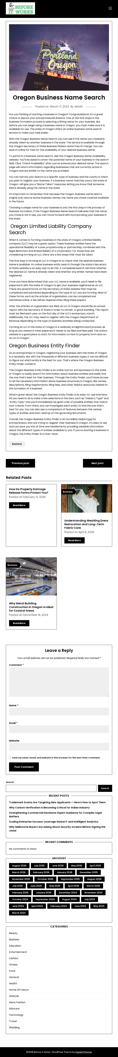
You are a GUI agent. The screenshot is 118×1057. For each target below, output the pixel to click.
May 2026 (76, 865)
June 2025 (36, 885)
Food (12, 971)
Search (10, 782)
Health (13, 983)
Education (15, 946)
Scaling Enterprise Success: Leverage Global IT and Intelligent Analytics (53, 821)
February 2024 (58, 906)
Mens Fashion (17, 1002)
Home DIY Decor (19, 990)
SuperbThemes (83, 1052)
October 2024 (20, 899)
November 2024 (93, 892)
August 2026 (19, 865)
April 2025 (73, 885)
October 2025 (45, 879)
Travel (13, 1021)
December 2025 (89, 872)
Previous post (20, 463)
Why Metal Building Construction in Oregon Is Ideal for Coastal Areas (31, 606)
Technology (16, 1015)
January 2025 (43, 892)
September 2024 (45, 899)
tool (89, 419)
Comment (16, 665)
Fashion (13, 958)
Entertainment (18, 952)
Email (13, 723)
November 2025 (21, 879)
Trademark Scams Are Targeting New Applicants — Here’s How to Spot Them (57, 802)
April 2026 (95, 865)
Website (14, 740)
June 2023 (80, 906)
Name (13, 705)
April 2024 (37, 906)
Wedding (14, 1027)
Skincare (14, 1008)
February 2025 (20, 892)
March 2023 (19, 912)
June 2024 (18, 906)
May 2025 (54, 885)
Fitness (13, 964)
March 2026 (19, 872)
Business (17, 443)
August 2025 (94, 879)
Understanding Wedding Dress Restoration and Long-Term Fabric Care (86, 524)
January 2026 (64, 872)
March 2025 (93, 885)
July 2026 (39, 865)
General (14, 977)
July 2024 (89, 899)
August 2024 (69, 899)
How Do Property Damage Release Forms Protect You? (28, 491)
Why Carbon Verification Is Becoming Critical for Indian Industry (49, 807)
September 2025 (70, 879)
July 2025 (17, 885)
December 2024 (68, 892)
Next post (97, 463)
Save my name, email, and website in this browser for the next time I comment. (56, 757)
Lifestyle (14, 996)
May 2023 (98, 906)
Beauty (13, 933)
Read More (19, 505)
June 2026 (58, 865)
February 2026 (41, 872)
